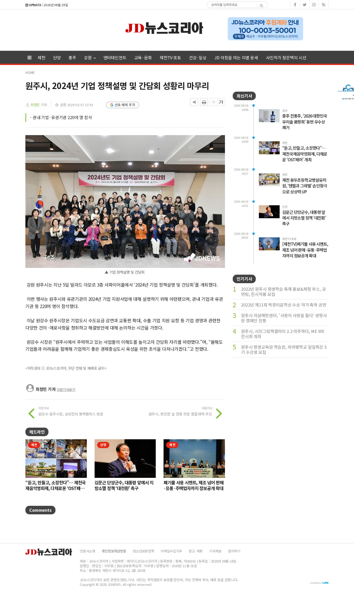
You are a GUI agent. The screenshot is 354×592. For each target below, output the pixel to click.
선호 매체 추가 (125, 104)
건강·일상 (198, 57)
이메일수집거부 (171, 551)
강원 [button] (88, 57)
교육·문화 (143, 57)
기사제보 (215, 551)
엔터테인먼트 (114, 57)
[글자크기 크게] (221, 102)
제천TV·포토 (170, 57)
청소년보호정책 (143, 551)
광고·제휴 (196, 551)
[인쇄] (204, 102)
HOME (29, 72)
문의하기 (234, 551)
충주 (72, 57)
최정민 (35, 104)
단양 (57, 57)
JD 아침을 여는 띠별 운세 (236, 57)
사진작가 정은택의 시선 (286, 57)
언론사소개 (87, 551)
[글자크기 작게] (213, 102)
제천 (41, 57)
